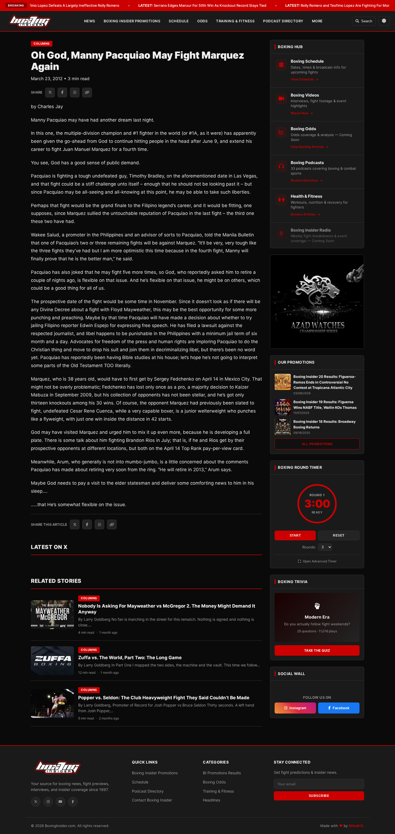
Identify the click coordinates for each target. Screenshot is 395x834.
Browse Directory (305, 180)
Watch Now (300, 113)
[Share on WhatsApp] (75, 92)
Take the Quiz (317, 650)
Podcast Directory (283, 21)
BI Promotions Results (222, 773)
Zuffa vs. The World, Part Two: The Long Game (130, 657)
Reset (338, 535)
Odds (202, 21)
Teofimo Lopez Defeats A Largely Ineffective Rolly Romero (63, 5)
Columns (42, 43)
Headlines (211, 800)
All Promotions (317, 444)
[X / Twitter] (36, 802)
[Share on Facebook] (62, 92)
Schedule (179, 21)
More (317, 21)
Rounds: (309, 547)
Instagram (297, 708)
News (89, 21)
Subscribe (319, 796)
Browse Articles (304, 214)
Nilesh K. (356, 826)
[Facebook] (73, 802)
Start (295, 535)
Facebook (341, 708)
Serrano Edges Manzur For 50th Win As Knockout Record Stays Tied (202, 5)
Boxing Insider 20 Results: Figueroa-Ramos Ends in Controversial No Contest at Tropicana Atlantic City (324, 382)
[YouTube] (60, 802)
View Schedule (303, 79)
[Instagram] (48, 802)
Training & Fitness (235, 21)
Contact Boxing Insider (152, 800)
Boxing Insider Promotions (132, 21)
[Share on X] (50, 92)
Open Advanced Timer (319, 561)
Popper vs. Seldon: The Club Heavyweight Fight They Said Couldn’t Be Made (163, 697)
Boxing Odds (214, 782)
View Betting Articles (308, 147)
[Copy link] (87, 92)
